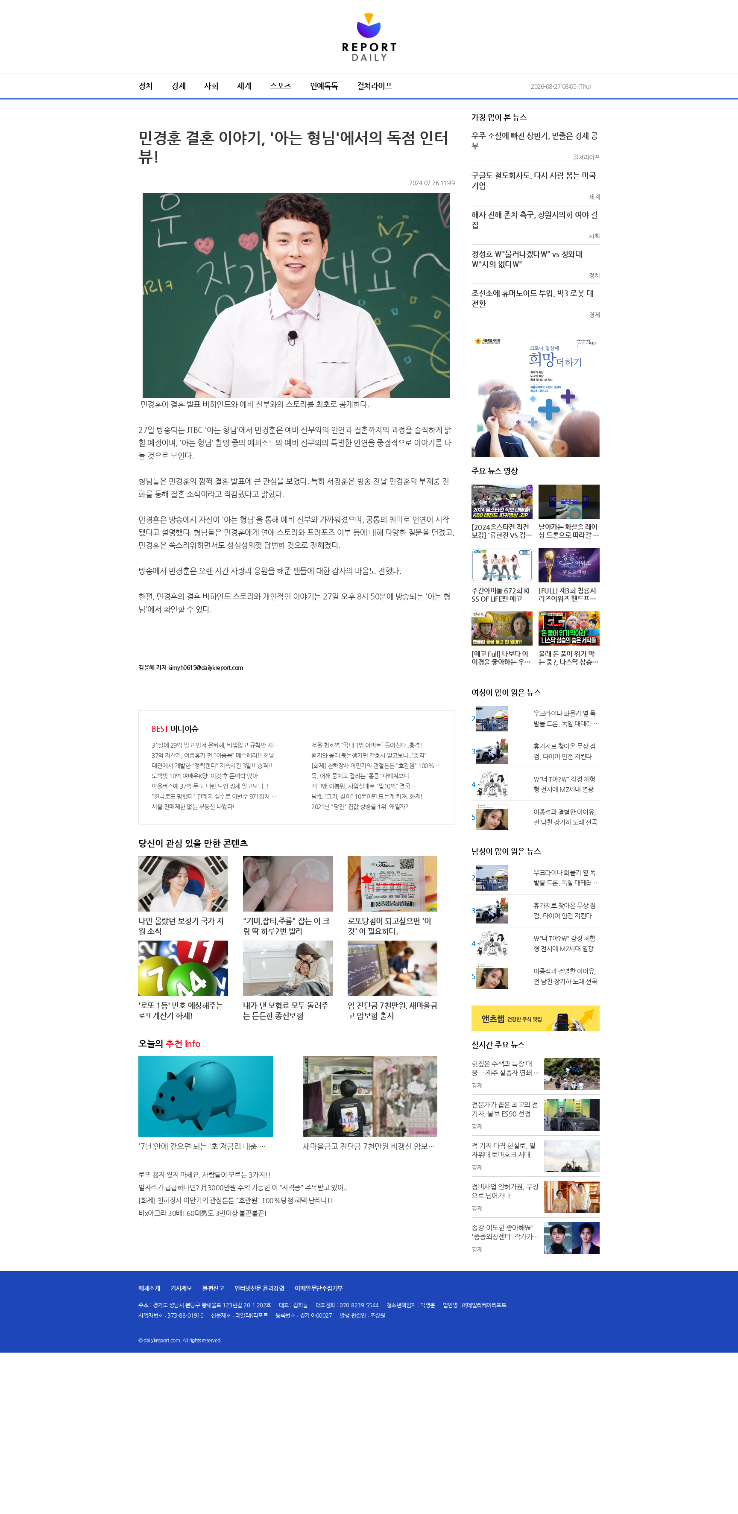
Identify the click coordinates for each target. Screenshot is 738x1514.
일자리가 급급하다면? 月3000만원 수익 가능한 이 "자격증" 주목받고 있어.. (242, 1188)
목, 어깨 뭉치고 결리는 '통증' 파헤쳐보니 (360, 775)
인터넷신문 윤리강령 (259, 1288)
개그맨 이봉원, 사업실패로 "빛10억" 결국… (363, 786)
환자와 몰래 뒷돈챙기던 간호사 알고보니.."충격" (369, 755)
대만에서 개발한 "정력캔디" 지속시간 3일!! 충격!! (212, 765)
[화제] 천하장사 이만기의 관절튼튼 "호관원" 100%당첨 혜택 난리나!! (376, 765)
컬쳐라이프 (374, 85)
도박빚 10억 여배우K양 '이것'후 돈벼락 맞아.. (206, 775)
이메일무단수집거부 (319, 1288)
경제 (178, 85)
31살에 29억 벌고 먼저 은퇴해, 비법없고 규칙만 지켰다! (216, 745)
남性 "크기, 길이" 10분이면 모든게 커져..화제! (367, 796)
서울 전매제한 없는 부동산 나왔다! (193, 806)
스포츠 (280, 85)
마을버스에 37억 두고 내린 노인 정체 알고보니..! (210, 786)
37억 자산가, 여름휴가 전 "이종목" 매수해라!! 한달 (213, 755)
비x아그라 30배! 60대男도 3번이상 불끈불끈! (202, 1213)
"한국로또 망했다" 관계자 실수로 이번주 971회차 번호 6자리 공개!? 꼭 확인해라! (216, 796)
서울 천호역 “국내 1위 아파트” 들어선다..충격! (366, 745)
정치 (145, 85)
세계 (244, 85)
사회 (211, 85)
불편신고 (213, 1288)
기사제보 (181, 1288)
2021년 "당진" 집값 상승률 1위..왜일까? (359, 806)
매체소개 (149, 1288)
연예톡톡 (324, 85)
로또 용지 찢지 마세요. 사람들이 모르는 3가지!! (204, 1175)
